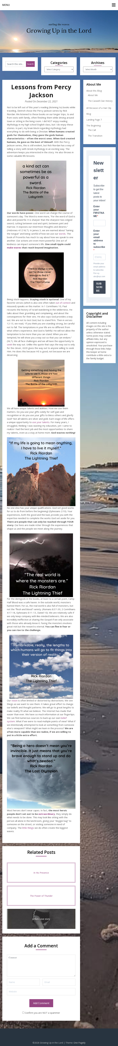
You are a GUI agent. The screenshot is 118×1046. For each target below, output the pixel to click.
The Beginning (93, 125)
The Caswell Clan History (100, 100)
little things (28, 827)
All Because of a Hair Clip (98, 107)
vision (15, 700)
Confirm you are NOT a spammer (42, 1012)
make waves (14, 247)
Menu (6, 5)
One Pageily (79, 1042)
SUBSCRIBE (99, 287)
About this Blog (94, 90)
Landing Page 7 (94, 119)
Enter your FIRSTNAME (98, 211)
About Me (93, 95)
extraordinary (46, 813)
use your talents (40, 422)
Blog (88, 113)
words (62, 233)
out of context (63, 302)
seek (9, 344)
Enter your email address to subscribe (99, 238)
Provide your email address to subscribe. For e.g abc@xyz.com (99, 270)
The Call (92, 130)
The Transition (95, 135)
